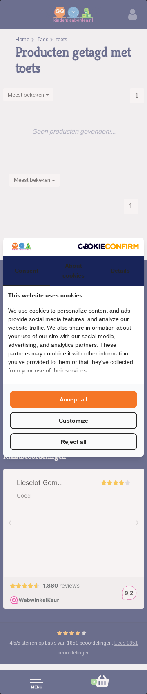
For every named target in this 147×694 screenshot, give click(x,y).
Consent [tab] (26, 270)
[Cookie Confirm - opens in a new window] (108, 246)
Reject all (74, 441)
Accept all (73, 399)
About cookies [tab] (73, 270)
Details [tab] (120, 270)
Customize (73, 420)
